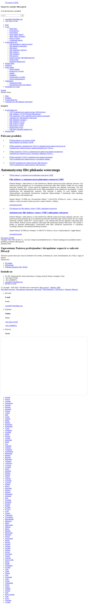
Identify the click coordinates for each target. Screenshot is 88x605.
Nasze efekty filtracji (16, 34)
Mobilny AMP (55, 287)
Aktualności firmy (15, 83)
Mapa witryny (44, 287)
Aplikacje (8, 65)
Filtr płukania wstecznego (18, 46)
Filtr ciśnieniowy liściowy (18, 50)
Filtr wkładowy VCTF (17, 122)
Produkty (8, 98)
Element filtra (9, 63)
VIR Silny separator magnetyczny (20, 129)
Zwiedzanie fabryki (16, 40)
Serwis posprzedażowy (17, 79)
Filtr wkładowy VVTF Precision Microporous (25, 114)
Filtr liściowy (59, 289)
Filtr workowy (14, 52)
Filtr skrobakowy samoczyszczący (21, 44)
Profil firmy (13, 29)
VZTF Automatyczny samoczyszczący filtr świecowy (27, 112)
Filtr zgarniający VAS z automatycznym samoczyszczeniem (29, 116)
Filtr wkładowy (14, 54)
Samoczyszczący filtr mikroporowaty (22, 58)
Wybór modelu (14, 69)
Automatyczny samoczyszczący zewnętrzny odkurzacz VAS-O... (31, 153)
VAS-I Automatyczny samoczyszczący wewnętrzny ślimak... (30, 159)
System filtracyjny (11, 42)
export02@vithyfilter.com (14, 282)
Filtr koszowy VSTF (16, 125)
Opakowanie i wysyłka (17, 77)
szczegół (19, 205)
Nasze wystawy (14, 38)
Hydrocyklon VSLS (16, 127)
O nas (7, 27)
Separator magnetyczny (17, 61)
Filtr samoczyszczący (8, 289)
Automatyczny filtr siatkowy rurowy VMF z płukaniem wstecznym (38, 212)
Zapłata (11, 73)
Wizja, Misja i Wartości (17, 36)
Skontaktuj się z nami (12, 87)
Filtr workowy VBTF (16, 124)
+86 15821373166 (11, 322)
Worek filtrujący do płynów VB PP (21, 142)
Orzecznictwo (14, 31)
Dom (7, 25)
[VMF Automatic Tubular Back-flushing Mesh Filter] (33, 208)
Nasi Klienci (13, 32)
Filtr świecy (13, 48)
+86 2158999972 (11, 326)
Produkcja (12, 75)
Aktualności (9, 81)
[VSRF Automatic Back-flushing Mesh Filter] (31, 175)
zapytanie (12, 205)
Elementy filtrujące (71, 289)
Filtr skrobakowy (48, 289)
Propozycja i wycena (16, 71)
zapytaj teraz (5, 259)
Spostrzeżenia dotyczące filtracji (20, 85)
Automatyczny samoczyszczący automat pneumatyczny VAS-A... (31, 148)
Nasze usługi (9, 67)
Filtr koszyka (13, 56)
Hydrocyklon (13, 60)
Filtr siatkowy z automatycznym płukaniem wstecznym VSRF (36, 179)
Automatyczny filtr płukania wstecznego (19, 102)
